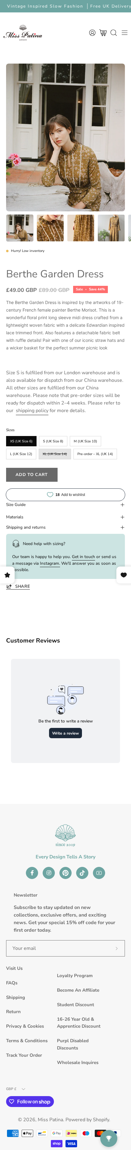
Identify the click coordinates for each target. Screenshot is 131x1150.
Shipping (15, 997)
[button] (114, 32)
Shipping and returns (26, 527)
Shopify (101, 1119)
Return (13, 1012)
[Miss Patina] (23, 32)
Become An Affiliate (78, 990)
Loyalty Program (75, 976)
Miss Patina (50, 1119)
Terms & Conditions (27, 1041)
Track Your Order (24, 1055)
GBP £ (11, 1088)
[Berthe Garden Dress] (20, 228)
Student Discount (75, 1005)
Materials (14, 517)
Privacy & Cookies (25, 1026)
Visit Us (14, 968)
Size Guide (16, 504)
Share (22, 586)
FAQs (11, 983)
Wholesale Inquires (77, 1062)
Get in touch (83, 557)
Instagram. (50, 563)
